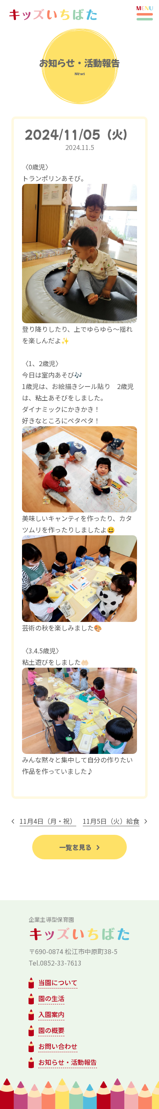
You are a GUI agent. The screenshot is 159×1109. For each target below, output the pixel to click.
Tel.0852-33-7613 (55, 963)
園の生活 (51, 998)
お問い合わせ (57, 1046)
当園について (57, 982)
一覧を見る (76, 847)
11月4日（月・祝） (48, 821)
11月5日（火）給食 (111, 821)
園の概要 (51, 1030)
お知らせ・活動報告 (67, 1062)
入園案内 (51, 1014)
